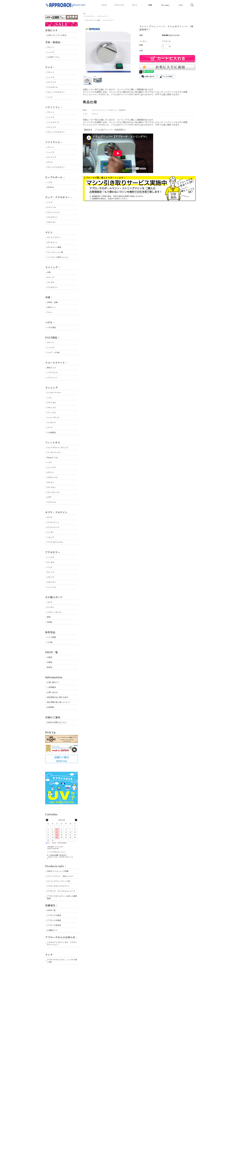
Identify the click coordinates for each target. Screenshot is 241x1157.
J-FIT (49, 497)
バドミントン (119, 5)
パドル (49, 182)
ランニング (51, 387)
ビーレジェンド (53, 527)
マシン (134, 5)
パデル (49, 322)
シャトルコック (53, 122)
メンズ (49, 202)
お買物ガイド (52, 930)
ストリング (51, 82)
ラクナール (51, 502)
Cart (181, 5)
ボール (49, 162)
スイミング (51, 267)
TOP (84, 13)
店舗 (150, 5)
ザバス (49, 517)
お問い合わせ (52, 692)
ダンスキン (51, 487)
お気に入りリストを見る (56, 35)
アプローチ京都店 (54, 920)
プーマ (49, 427)
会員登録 (50, 707)
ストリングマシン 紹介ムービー (60, 876)
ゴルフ (49, 602)
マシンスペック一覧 (55, 252)
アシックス (51, 413)
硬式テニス (51, 368)
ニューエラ (51, 467)
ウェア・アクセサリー (57, 197)
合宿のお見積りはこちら (56, 722)
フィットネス (52, 442)
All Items (50, 187)
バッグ (49, 97)
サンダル (50, 562)
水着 (49, 272)
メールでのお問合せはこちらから (56, 852)
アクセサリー (52, 217)
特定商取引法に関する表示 (57, 697)
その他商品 (51, 432)
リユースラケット (55, 362)
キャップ (50, 277)
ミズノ (49, 398)
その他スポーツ (54, 597)
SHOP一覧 (51, 652)
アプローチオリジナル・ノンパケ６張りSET (62, 961)
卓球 (47, 297)
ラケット (50, 47)
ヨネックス (51, 408)
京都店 (49, 662)
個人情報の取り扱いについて (58, 702)
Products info (54, 866)
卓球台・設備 (52, 302)
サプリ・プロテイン (56, 512)
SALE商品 (51, 337)
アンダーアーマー (54, 393)
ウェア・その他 (53, 352)
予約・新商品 (52, 42)
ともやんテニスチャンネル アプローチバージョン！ (62, 943)
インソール (51, 587)
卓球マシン (51, 307)
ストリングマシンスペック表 (58, 881)
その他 (49, 642)
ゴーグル (50, 282)
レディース (51, 207)
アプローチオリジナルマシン (58, 886)
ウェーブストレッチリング (57, 447)
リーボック (51, 422)
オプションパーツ (103, 16)
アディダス (51, 403)
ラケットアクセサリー (56, 92)
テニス (104, 5)
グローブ (50, 577)
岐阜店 (49, 667)
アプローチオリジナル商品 (92, 20)
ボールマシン (52, 242)
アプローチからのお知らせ (60, 937)
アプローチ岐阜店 (54, 925)
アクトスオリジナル (55, 542)
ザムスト (50, 482)
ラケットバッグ (53, 212)
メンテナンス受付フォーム (57, 257)
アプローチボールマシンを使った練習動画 (62, 897)
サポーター (51, 222)
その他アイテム (53, 57)
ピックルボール (54, 177)
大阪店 (49, 657)
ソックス (50, 557)
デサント (50, 472)
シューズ (50, 52)
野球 (49, 617)
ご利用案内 (51, 687)
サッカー (50, 607)
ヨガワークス (52, 477)
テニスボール (52, 87)
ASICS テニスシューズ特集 (58, 871)
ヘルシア (50, 537)
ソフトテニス (52, 142)
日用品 (49, 622)
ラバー (49, 312)
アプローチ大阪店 (54, 915)
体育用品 (50, 632)
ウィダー (50, 532)
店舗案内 (50, 905)
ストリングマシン (89, 16)
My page (165, 5)
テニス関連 (51, 637)
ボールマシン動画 (54, 247)
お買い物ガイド (53, 682)
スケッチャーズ (53, 492)
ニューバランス (53, 417)
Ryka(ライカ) (52, 457)
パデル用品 (51, 327)
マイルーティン (53, 522)
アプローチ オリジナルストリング (61, 891)
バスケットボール (54, 612)
